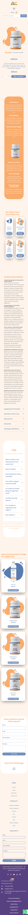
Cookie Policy (14, 910)
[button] (14, 8)
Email (3, 731)
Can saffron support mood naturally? (12, 483)
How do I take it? (10, 469)
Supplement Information (12, 409)
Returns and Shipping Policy (14, 901)
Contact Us (14, 796)
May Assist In (8, 419)
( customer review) (18, 52)
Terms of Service (14, 912)
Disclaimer (7, 424)
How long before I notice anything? (13, 475)
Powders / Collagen (14, 805)
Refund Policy (14, 904)
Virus (14, 825)
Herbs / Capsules (14, 808)
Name (3, 725)
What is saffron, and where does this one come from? (12, 462)
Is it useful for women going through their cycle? (12, 491)
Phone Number (6, 737)
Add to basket (19, 76)
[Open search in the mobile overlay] (14, 15)
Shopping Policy (14, 907)
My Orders (14, 793)
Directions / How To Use (11, 414)
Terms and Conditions (14, 898)
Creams (14, 817)
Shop (14, 790)
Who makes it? (10, 515)
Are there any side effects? (11, 499)
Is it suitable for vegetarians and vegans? (10, 508)
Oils (14, 814)
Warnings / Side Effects (11, 429)
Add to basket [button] (9, 233)
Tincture (14, 811)
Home (14, 787)
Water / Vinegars (14, 822)
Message (4, 744)
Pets (14, 820)
